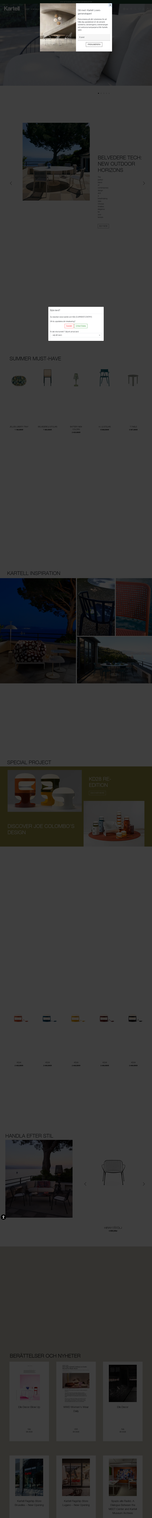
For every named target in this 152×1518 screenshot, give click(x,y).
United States (81, 326)
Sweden (69, 326)
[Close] (110, 5)
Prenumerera (94, 44)
